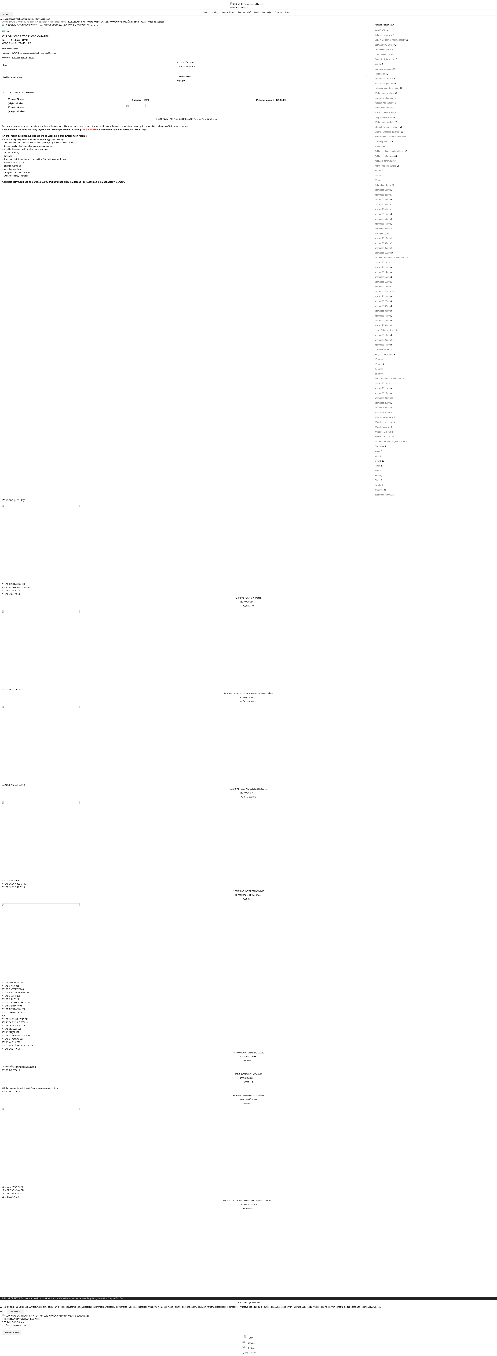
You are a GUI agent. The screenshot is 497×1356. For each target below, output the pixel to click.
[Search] (495, 12)
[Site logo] (248, 6)
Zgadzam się (15, 1311)
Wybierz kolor (12, 1332)
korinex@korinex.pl (9, 1)
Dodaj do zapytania (24, 92)
